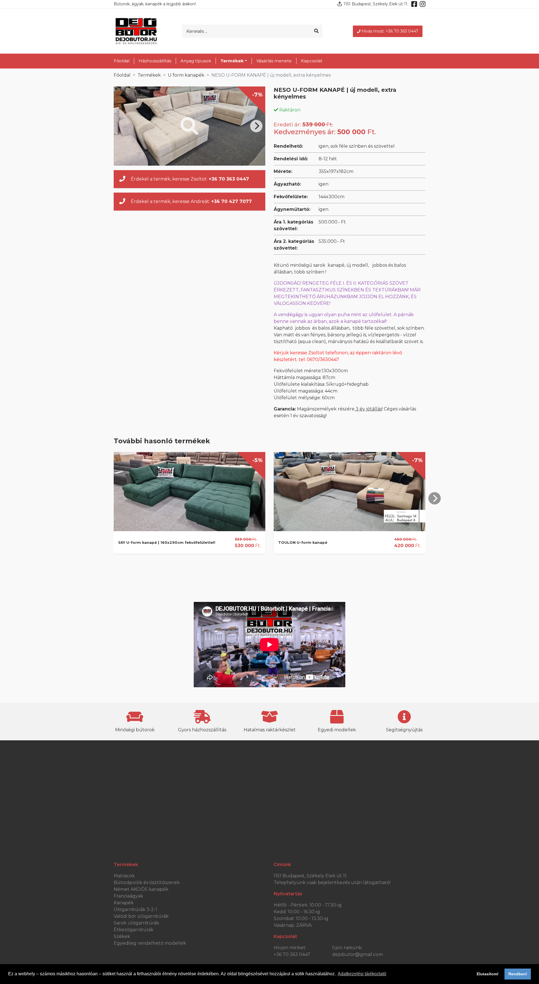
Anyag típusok (196, 60)
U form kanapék (186, 75)
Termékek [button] (232, 60)
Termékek (149, 75)
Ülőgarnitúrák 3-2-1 (135, 909)
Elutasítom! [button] (488, 974)
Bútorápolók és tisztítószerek (147, 882)
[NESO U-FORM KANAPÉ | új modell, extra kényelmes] (189, 126)
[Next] (256, 126)
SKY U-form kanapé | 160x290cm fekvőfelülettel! (166, 542)
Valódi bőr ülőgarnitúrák (141, 916)
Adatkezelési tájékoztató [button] (362, 973)
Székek (122, 936)
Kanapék (124, 902)
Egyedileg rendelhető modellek (150, 943)
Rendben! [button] (517, 974)
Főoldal (121, 60)
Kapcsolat (311, 60)
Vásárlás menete (274, 60)
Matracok (124, 875)
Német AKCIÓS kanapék (141, 889)
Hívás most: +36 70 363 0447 (390, 31)
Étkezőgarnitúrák (134, 929)
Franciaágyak (128, 896)
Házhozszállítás (155, 60)
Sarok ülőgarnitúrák (136, 923)
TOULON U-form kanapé (302, 542)
